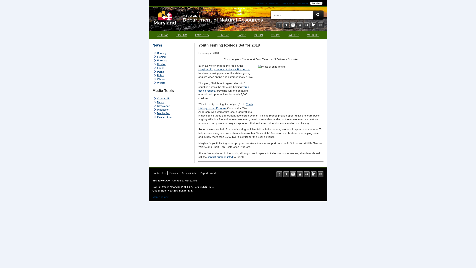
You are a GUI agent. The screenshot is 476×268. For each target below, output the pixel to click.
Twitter (286, 25)
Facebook (279, 25)
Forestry (202, 35)
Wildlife (313, 35)
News (157, 45)
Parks (258, 35)
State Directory (274, 3)
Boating (162, 35)
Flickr (307, 25)
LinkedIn (314, 25)
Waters (294, 35)
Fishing (181, 35)
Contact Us (163, 98)
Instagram (293, 25)
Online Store (164, 117)
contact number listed (220, 156)
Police (275, 35)
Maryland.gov (261, 3)
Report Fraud (208, 173)
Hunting (223, 35)
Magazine (163, 109)
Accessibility (189, 173)
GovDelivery (321, 25)
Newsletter (163, 105)
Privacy (173, 173)
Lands (242, 35)
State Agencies (288, 3)
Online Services (302, 3)
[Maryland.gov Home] (164, 20)
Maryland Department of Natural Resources (224, 69)
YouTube (300, 25)
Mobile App (163, 113)
